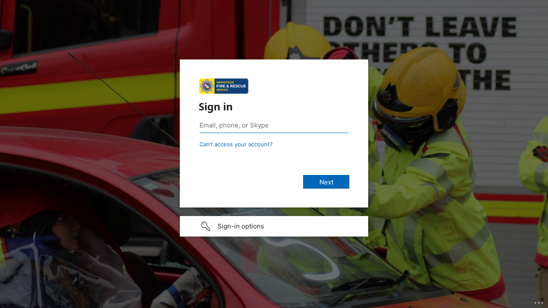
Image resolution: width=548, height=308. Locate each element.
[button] (274, 226)
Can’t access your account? (236, 144)
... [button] (539, 300)
